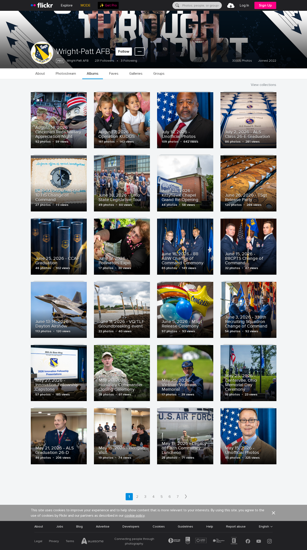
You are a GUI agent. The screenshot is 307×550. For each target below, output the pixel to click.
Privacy (54, 541)
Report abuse (236, 526)
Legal (38, 541)
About (38, 526)
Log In (244, 5)
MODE (86, 5)
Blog (79, 526)
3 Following (129, 61)
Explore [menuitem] (67, 5)
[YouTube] (258, 541)
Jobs (59, 526)
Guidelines (185, 526)
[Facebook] (248, 541)
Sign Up (265, 5)
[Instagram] (269, 541)
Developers (130, 526)
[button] (273, 513)
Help (209, 526)
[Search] (176, 5)
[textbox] (201, 5)
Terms (70, 541)
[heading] (42, 5)
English (264, 526)
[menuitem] (108, 5)
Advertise (102, 526)
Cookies (159, 526)
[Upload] (230, 5)
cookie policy (135, 515)
